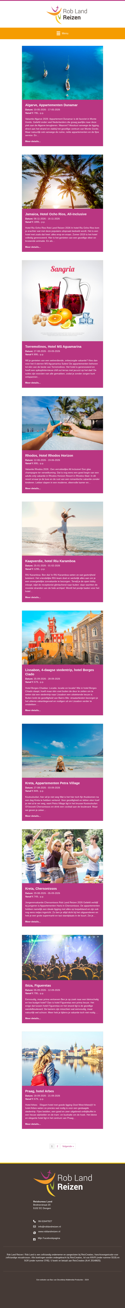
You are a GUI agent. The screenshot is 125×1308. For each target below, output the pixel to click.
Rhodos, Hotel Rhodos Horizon (49, 455)
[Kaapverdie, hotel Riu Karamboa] (62, 528)
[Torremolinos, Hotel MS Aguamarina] (62, 300)
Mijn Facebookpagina (49, 1238)
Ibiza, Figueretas (38, 985)
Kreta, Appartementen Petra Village (52, 783)
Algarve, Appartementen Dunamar (51, 105)
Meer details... (33, 141)
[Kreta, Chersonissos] (62, 856)
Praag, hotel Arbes (39, 1091)
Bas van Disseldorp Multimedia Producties (66, 1280)
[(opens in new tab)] (62, 1295)
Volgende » (68, 1146)
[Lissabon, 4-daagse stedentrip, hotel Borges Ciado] (62, 637)
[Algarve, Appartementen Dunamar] (62, 72)
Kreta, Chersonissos (41, 888)
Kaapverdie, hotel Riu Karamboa (50, 561)
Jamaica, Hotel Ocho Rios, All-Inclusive (56, 214)
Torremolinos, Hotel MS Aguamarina (53, 346)
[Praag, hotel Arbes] (62, 1058)
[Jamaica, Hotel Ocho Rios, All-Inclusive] (62, 181)
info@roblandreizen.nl (49, 1226)
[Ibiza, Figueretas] (62, 957)
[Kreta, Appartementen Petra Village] (62, 750)
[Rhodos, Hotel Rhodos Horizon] (62, 423)
